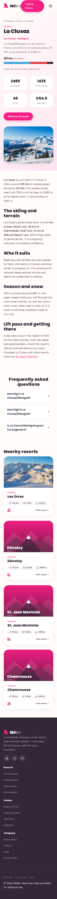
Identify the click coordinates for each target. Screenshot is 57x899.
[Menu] (50, 6)
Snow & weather (12, 812)
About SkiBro (10, 839)
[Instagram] (7, 758)
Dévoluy (14, 560)
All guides (9, 825)
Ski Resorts (9, 21)
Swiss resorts (10, 786)
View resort (41, 510)
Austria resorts (11, 780)
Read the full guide (18, 116)
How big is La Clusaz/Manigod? (19, 396)
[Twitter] (22, 758)
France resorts (11, 773)
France (19, 21)
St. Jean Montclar (23, 625)
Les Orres (15, 496)
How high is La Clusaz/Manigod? (19, 411)
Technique (9, 819)
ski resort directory (27, 356)
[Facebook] (15, 758)
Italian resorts (10, 792)
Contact (8, 845)
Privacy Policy (11, 858)
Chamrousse (19, 689)
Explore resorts (29, 6)
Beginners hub (11, 806)
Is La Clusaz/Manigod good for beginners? (25, 427)
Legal (6, 851)
